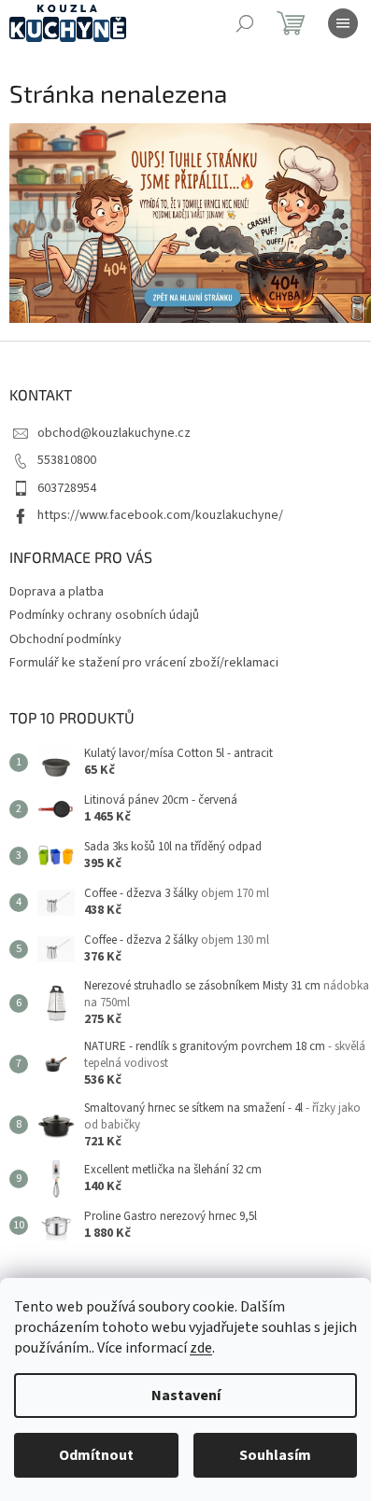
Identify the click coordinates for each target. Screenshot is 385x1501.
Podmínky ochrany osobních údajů (104, 615)
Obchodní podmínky (65, 639)
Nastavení (186, 1395)
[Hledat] (245, 23)
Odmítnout (96, 1455)
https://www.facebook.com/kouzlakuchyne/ (160, 515)
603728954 (66, 488)
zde (201, 1348)
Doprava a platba (56, 591)
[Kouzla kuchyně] (192, 223)
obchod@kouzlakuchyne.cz (114, 433)
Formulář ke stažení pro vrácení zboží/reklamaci (143, 662)
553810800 (66, 460)
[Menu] (343, 23)
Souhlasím (275, 1455)
